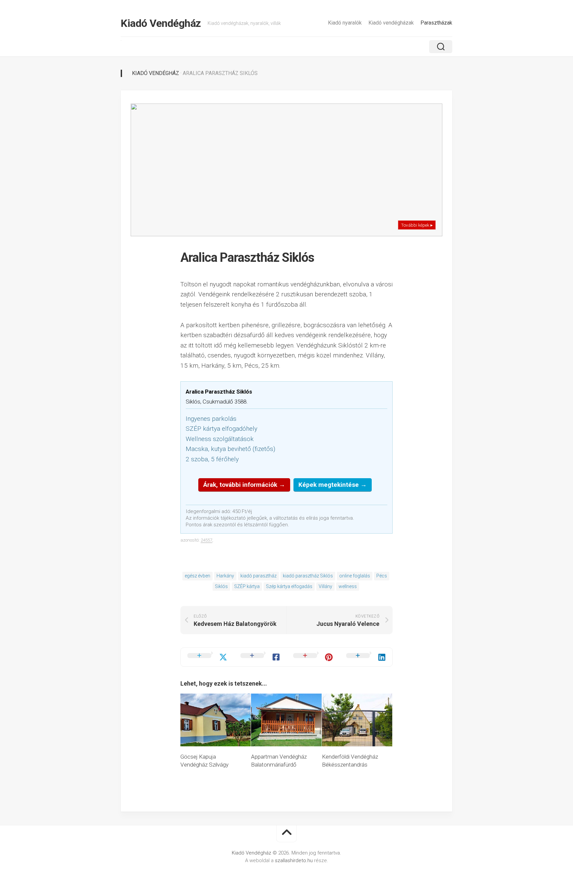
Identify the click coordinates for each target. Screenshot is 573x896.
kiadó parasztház (258, 575)
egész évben (197, 575)
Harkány (225, 575)
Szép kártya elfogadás (289, 586)
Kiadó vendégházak (391, 23)
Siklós (221, 586)
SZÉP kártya (247, 586)
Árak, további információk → (244, 484)
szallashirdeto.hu (294, 860)
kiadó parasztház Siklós (308, 575)
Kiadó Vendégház (161, 23)
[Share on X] (207, 657)
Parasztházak (436, 23)
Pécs (381, 575)
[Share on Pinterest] (313, 657)
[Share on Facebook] (260, 657)
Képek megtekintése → (332, 484)
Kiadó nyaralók (345, 23)
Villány (325, 586)
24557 (206, 540)
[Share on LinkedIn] (366, 657)
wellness (348, 586)
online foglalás (354, 575)
